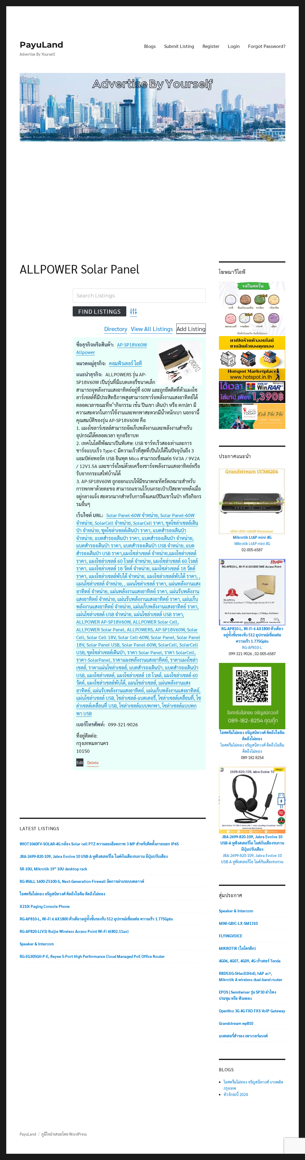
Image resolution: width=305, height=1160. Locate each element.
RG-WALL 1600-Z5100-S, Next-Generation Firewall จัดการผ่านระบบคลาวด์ (82, 881)
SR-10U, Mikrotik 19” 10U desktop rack (53, 868)
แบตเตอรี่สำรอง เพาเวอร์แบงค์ (243, 1035)
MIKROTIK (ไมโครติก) (237, 948)
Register (211, 46)
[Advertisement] (154, 192)
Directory (115, 328)
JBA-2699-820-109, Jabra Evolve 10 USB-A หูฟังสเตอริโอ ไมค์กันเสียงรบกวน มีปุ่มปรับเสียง (94, 856)
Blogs (150, 46)
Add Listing (191, 328)
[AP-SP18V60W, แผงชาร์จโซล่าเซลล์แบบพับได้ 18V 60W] (180, 363)
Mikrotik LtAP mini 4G (252, 537)
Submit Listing (179, 46)
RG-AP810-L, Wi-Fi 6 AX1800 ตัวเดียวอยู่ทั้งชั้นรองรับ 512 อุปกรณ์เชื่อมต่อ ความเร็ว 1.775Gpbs (96, 918)
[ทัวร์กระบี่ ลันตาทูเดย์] (252, 415)
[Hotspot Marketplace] (252, 357)
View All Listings (152, 328)
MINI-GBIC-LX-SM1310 (238, 923)
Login (234, 46)
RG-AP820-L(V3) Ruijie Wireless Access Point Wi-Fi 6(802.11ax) (74, 931)
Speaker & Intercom (37, 943)
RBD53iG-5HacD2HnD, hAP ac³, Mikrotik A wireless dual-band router (250, 976)
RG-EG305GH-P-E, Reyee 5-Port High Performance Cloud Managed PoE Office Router (92, 956)
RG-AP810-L (252, 647)
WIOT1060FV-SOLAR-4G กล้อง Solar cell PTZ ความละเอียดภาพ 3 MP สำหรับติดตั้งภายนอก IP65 (99, 843)
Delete (93, 762)
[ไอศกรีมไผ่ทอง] (252, 307)
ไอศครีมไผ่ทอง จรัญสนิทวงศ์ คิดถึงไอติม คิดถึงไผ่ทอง (62, 893)
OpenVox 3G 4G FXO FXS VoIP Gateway (252, 1010)
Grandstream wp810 (236, 1023)
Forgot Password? (266, 46)
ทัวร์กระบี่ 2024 (236, 1094)
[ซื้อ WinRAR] (252, 391)
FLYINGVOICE (230, 935)
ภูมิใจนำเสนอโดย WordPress (64, 1133)
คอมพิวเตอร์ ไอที (125, 363)
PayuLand (41, 45)
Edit (80, 762)
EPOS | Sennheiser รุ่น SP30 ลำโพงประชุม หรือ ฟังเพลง (247, 995)
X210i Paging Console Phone (45, 906)
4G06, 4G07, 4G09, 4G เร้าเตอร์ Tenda (250, 960)
